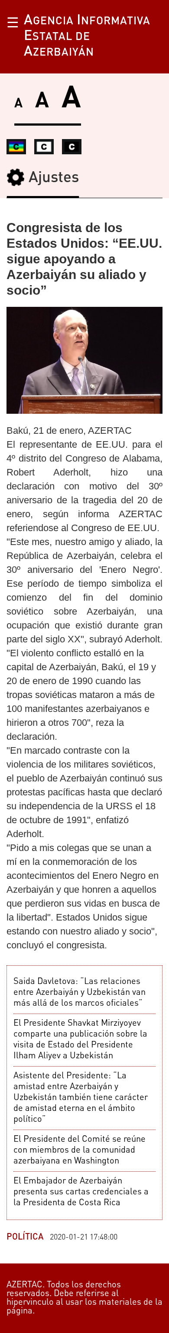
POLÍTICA (25, 1237)
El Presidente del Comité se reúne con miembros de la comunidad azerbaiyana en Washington (79, 1150)
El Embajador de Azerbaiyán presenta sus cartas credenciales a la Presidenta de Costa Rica (81, 1192)
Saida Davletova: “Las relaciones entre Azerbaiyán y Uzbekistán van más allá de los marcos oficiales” (79, 992)
